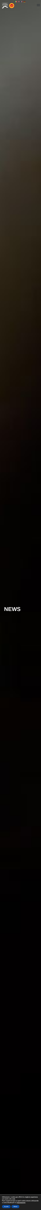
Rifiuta (15, 1206)
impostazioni (21, 1203)
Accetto (6, 1206)
